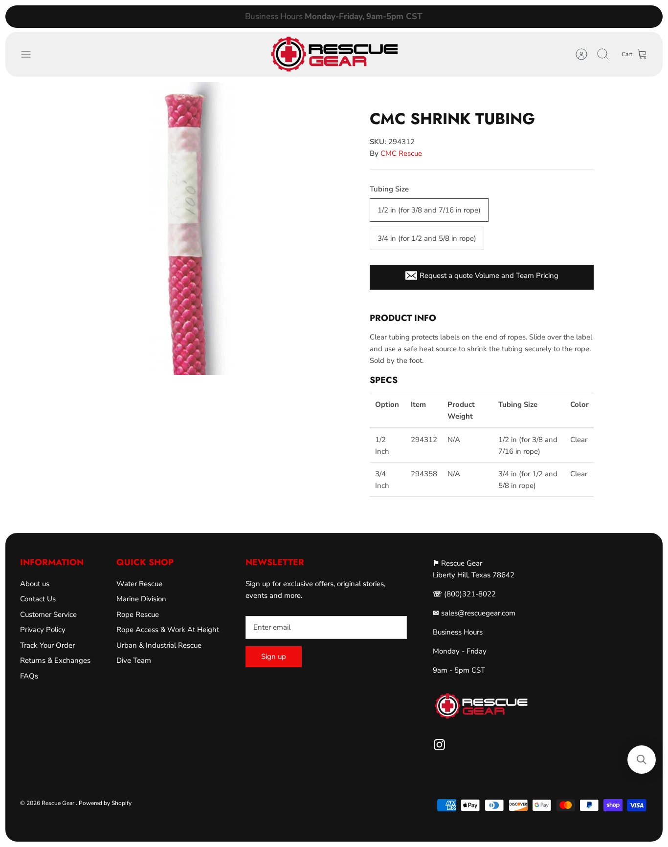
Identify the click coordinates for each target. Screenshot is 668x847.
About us (34, 584)
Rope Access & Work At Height (167, 630)
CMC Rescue (401, 153)
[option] (193, 228)
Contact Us (38, 599)
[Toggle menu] (31, 54)
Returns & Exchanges (55, 660)
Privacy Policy (43, 630)
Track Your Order (47, 645)
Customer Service (48, 614)
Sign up (273, 656)
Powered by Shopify (105, 803)
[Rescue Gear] (334, 54)
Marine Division (141, 599)
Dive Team (133, 660)
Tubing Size (389, 189)
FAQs (29, 676)
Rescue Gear (59, 803)
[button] (641, 759)
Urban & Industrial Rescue (158, 645)
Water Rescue (139, 584)
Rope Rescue (137, 614)
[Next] (463, 16)
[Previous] (204, 16)
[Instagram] (439, 744)
